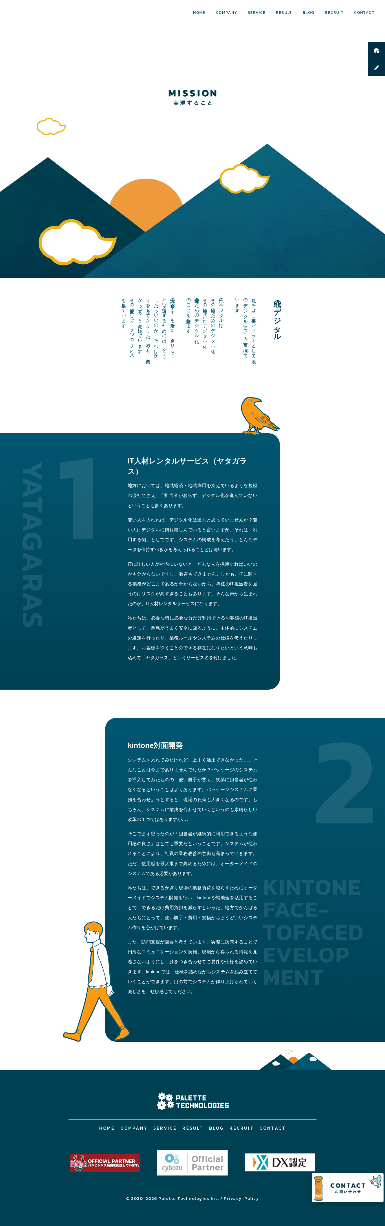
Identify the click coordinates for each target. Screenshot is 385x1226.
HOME (199, 12)
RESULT (284, 12)
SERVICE (257, 12)
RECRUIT (334, 12)
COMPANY (226, 12)
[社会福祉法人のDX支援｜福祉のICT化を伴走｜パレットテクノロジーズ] (192, 1101)
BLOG (309, 12)
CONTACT (364, 12)
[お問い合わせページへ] (347, 1187)
